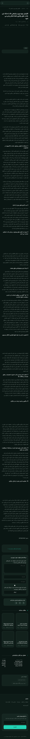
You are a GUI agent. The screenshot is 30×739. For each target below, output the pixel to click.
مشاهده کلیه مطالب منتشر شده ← (14, 549)
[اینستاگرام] (19, 602)
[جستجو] (2, 3)
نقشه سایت (7, 702)
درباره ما (18, 702)
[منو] (27, 3)
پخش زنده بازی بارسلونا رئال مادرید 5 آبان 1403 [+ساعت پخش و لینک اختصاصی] (8, 644)
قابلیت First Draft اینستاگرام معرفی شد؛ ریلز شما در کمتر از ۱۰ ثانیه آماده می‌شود (18, 664)
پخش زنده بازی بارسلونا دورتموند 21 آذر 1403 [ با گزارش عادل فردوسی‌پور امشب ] (8, 626)
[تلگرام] (16, 602)
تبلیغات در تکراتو (25, 702)
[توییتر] (23, 602)
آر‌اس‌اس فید (25, 705)
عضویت (15, 727)
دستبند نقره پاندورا (22, 680)
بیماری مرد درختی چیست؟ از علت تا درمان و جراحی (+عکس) (22, 625)
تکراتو (22, 142)
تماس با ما (14, 702)
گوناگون (23, 8)
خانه (27, 8)
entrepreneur (22, 538)
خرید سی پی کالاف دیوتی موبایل (19, 683)
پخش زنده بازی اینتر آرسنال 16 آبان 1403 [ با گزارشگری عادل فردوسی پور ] (22, 644)
